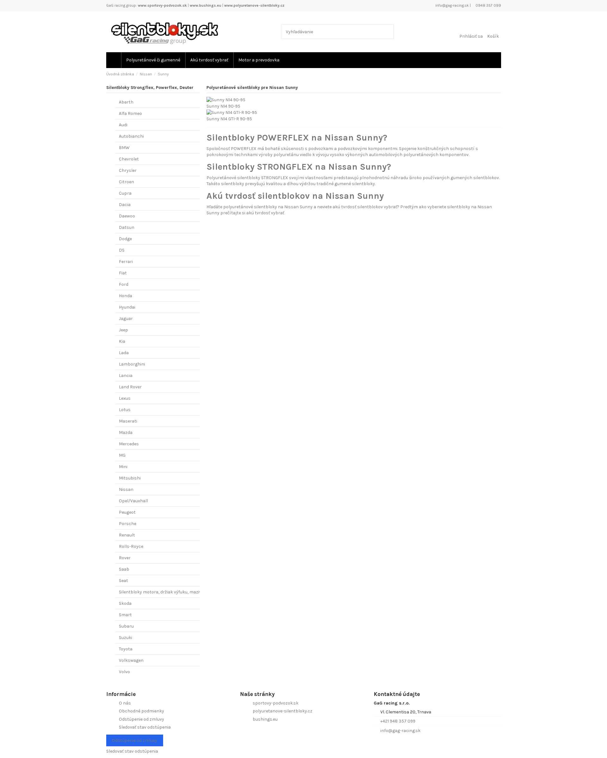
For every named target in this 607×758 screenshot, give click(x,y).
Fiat (123, 273)
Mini (123, 466)
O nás (125, 703)
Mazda (125, 432)
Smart (125, 614)
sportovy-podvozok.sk (275, 703)
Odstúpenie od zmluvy (141, 719)
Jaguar (126, 318)
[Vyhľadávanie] (388, 31)
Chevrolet (129, 159)
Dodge (125, 238)
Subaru (126, 626)
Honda (125, 295)
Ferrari (126, 261)
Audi (123, 125)
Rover (125, 558)
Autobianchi (131, 136)
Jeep (123, 330)
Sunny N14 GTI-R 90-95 (229, 119)
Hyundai (127, 307)
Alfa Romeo (130, 113)
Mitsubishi (130, 478)
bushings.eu (265, 719)
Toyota (125, 649)
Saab (124, 569)
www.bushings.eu (205, 5)
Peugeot (127, 512)
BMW (124, 147)
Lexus (125, 398)
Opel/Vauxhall (133, 501)
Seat (123, 580)
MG (122, 455)
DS (122, 250)
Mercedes (129, 444)
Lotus (125, 409)
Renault (127, 535)
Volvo (124, 671)
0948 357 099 (488, 5)
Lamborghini (132, 364)
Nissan (126, 489)
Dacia (125, 204)
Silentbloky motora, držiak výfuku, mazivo (161, 592)
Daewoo (127, 216)
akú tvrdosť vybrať (265, 213)
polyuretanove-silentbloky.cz (282, 711)
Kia (122, 341)
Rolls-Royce (131, 546)
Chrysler (128, 170)
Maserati (128, 421)
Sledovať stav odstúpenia (145, 727)
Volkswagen (131, 660)
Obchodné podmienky (141, 711)
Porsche (127, 523)
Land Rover (130, 387)
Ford (123, 284)
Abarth (126, 102)
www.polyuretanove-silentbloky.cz (254, 5)
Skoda (125, 603)
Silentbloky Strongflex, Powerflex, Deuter (149, 87)
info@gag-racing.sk (451, 5)
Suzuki (125, 637)
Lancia (125, 375)
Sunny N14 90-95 (223, 106)
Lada (124, 352)
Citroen (126, 182)
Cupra (125, 193)
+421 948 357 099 (397, 721)
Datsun (126, 227)
